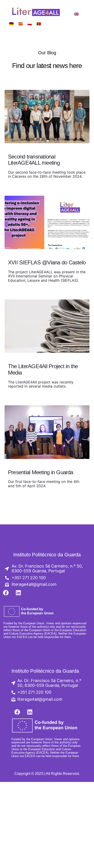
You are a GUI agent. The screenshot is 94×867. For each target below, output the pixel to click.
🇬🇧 (76, 14)
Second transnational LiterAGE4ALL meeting (34, 160)
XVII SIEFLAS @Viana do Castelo (47, 262)
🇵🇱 (29, 24)
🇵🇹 (39, 24)
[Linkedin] (18, 592)
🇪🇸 (20, 24)
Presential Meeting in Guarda (40, 472)
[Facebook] (5, 592)
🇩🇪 (11, 24)
